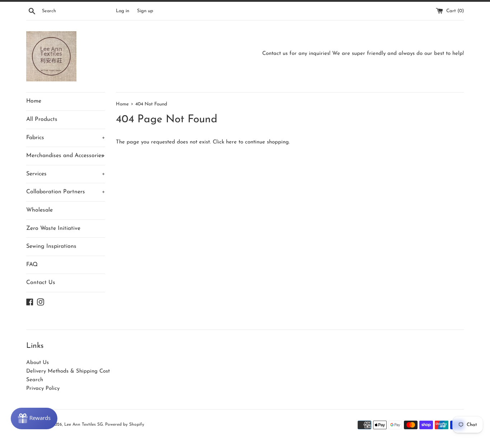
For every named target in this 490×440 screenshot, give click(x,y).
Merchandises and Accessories (65, 156)
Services (65, 174)
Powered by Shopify (124, 424)
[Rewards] (34, 418)
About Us (37, 362)
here (231, 142)
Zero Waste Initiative (53, 228)
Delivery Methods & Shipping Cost (68, 371)
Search (34, 380)
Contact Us (40, 282)
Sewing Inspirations (51, 246)
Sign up (145, 11)
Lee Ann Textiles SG (83, 424)
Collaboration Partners (65, 192)
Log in (122, 11)
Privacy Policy (43, 388)
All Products (41, 119)
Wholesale (39, 210)
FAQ (32, 265)
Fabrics (65, 138)
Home (33, 101)
